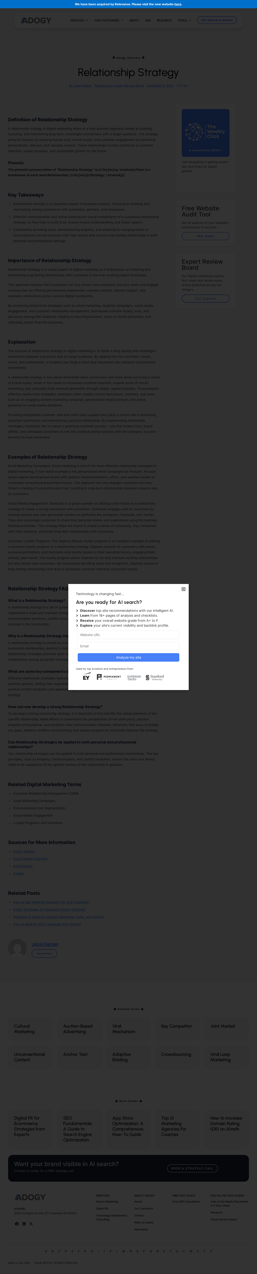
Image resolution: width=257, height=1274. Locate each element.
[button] (183, 589)
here (177, 4)
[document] (128, 637)
